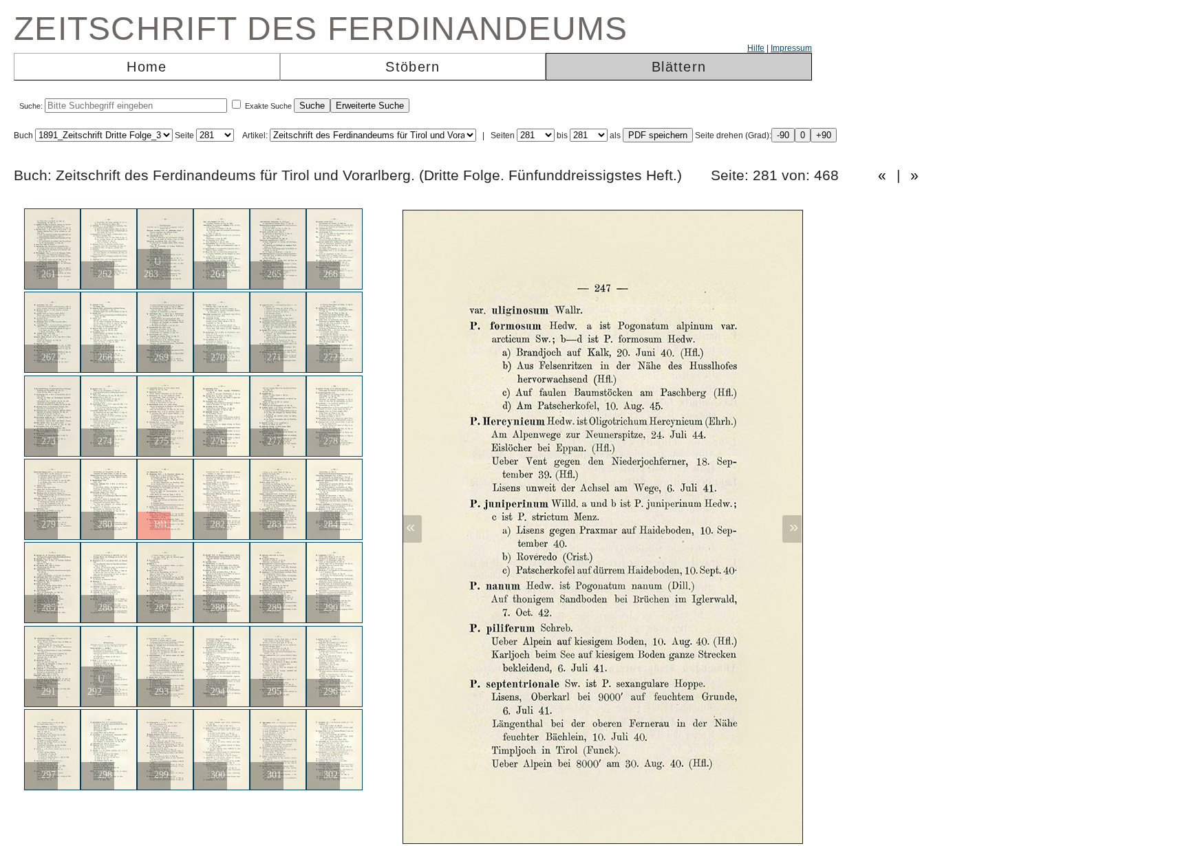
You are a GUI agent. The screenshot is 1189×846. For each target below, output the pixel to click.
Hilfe (755, 48)
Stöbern (412, 66)
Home (147, 66)
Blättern (679, 66)
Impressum (791, 48)
